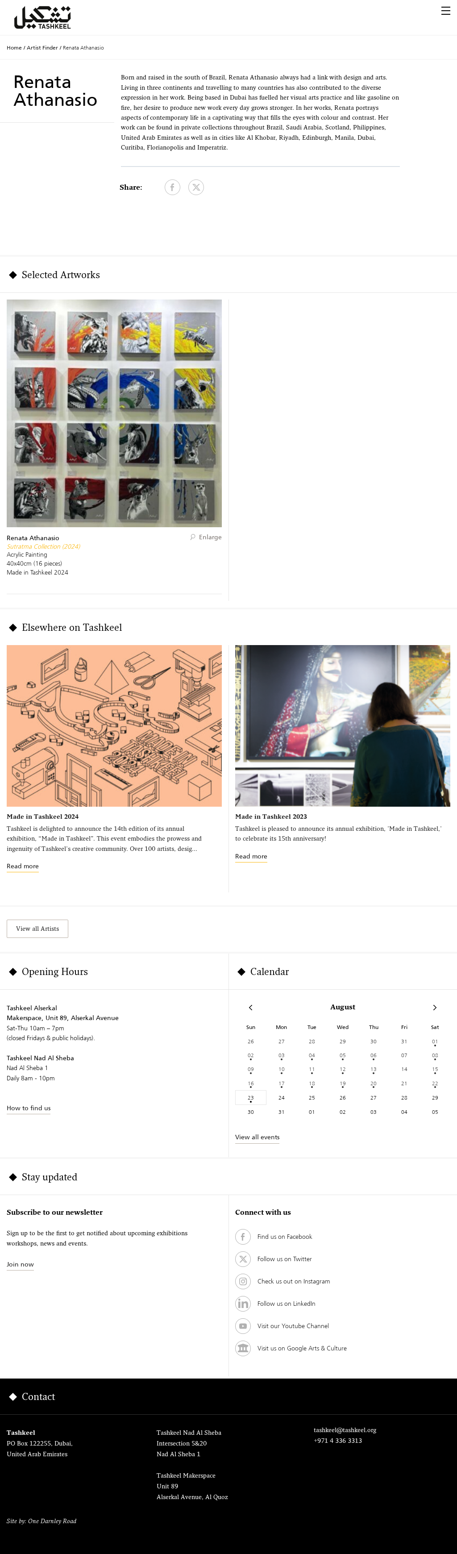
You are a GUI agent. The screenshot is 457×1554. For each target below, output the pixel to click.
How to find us (28, 1108)
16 (251, 1083)
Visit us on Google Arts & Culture (302, 1348)
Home (14, 47)
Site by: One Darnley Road (41, 1521)
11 (312, 1069)
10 (281, 1069)
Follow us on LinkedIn (287, 1303)
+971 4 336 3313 (338, 1441)
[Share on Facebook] (172, 187)
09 (251, 1069)
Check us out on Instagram (294, 1281)
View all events (257, 1137)
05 (343, 1055)
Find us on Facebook (285, 1237)
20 (373, 1083)
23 (251, 1097)
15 (435, 1069)
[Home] (53, 17)
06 (373, 1055)
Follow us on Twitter (285, 1259)
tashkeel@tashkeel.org (345, 1430)
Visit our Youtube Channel (293, 1326)
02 (251, 1055)
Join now (20, 1264)
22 (435, 1083)
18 (312, 1083)
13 (373, 1069)
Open (446, 10)
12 (343, 1069)
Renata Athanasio (83, 47)
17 (281, 1083)
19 (343, 1083)
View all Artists (37, 929)
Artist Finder (42, 47)
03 (281, 1055)
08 (435, 1055)
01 (435, 1041)
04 (312, 1055)
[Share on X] (196, 187)
